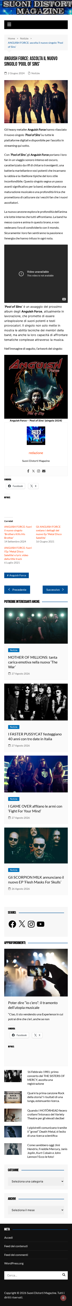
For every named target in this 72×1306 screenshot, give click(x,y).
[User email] (43, 471)
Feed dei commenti (16, 1254)
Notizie (35, 73)
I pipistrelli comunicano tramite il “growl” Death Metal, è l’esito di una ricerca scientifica (47, 1131)
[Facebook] (28, 471)
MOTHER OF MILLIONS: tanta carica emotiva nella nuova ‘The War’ (32, 662)
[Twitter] (33, 471)
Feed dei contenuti (16, 1246)
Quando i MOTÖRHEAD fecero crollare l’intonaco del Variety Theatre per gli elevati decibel (47, 1114)
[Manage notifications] (63, 1298)
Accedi (8, 1237)
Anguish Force (17, 575)
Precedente (19, 589)
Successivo (53, 589)
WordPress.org (13, 1263)
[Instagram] (38, 471)
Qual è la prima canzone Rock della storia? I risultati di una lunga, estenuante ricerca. (45, 1096)
